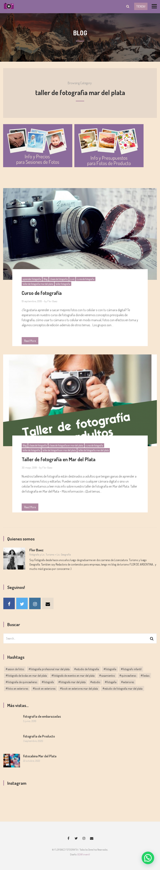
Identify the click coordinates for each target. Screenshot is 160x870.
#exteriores (127, 682)
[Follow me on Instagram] (35, 603)
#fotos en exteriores (17, 688)
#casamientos (107, 675)
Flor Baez (52, 301)
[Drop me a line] (48, 603)
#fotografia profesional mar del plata (49, 669)
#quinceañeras (127, 675)
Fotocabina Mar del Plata (39, 756)
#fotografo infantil (131, 669)
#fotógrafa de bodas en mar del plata (26, 675)
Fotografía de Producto (39, 736)
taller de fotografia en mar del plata (59, 450)
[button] (148, 858)
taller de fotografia (31, 450)
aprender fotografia (32, 279)
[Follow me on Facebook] (9, 603)
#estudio (95, 682)
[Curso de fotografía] (80, 234)
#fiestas (145, 675)
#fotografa (48, 682)
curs (72, 279)
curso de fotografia (85, 279)
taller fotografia (63, 283)
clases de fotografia (59, 279)
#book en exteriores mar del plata (79, 688)
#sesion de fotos (15, 669)
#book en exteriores (44, 688)
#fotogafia (110, 682)
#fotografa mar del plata (72, 682)
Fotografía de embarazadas (42, 716)
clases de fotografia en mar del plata (66, 445)
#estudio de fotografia (86, 669)
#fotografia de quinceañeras (21, 682)
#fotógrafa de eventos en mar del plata (73, 675)
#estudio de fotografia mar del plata (122, 688)
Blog (46, 279)
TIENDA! (140, 6)
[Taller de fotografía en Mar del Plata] (80, 400)
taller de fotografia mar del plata (38, 283)
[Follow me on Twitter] (22, 603)
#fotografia (110, 669)
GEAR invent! (83, 854)
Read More (30, 341)
